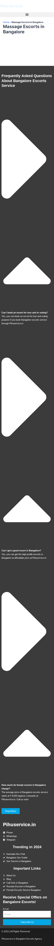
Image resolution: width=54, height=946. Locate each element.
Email (6, 909)
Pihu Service (11, 6)
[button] (27, 14)
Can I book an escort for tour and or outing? (25, 312)
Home (6, 22)
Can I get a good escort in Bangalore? (21, 550)
